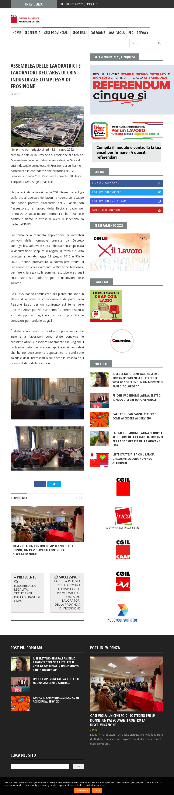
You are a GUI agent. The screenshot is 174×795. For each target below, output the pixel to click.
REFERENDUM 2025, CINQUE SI (79, 4)
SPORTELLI (79, 32)
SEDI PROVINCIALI (56, 32)
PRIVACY (142, 32)
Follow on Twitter (107, 192)
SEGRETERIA (32, 32)
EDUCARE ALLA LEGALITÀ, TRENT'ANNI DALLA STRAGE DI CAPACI (27, 593)
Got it (97, 790)
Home (17, 32)
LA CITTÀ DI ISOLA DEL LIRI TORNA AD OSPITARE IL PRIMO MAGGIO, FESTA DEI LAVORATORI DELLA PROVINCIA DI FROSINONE (67, 594)
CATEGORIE (97, 32)
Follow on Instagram (109, 201)
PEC (130, 32)
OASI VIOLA (117, 32)
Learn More (82, 790)
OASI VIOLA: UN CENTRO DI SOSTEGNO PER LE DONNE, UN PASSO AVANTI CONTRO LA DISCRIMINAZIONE (122, 720)
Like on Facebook (106, 183)
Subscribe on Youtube (109, 209)
